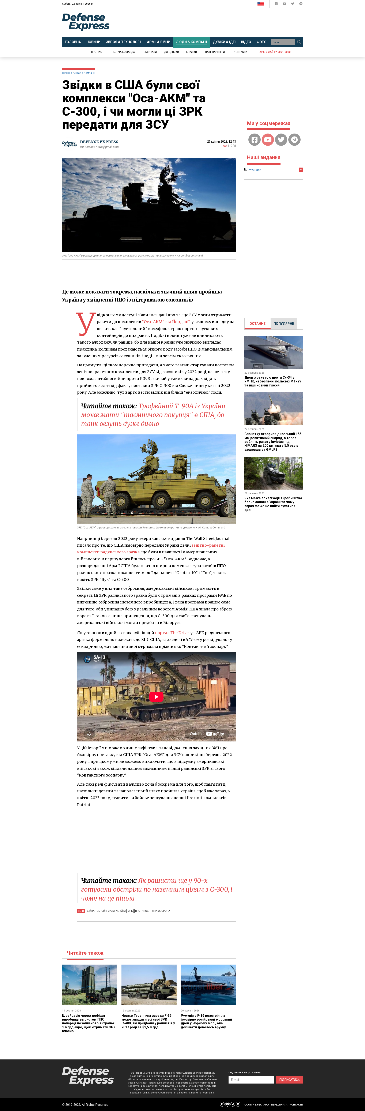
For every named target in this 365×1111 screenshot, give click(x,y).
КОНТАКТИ (296, 1104)
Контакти (240, 51)
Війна (90, 910)
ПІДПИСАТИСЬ (289, 1079)
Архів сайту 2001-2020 (274, 51)
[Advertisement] (217, 22)
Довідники (171, 51)
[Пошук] (299, 42)
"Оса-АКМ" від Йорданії (166, 321)
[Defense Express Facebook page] (276, 5)
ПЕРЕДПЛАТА (279, 1104)
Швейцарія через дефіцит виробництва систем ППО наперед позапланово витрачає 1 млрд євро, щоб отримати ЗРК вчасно (89, 1023)
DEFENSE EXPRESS (99, 141)
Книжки (191, 51)
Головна (67, 72)
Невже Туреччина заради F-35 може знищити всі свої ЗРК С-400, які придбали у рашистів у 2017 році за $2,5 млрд (148, 1021)
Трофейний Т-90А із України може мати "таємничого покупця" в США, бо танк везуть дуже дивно (153, 415)
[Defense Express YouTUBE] (284, 5)
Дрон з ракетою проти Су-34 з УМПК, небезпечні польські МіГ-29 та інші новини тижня (272, 381)
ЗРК (130, 910)
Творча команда (123, 51)
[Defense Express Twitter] (293, 5)
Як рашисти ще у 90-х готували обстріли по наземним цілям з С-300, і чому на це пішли (156, 889)
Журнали (150, 51)
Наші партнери (215, 51)
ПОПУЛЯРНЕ (284, 324)
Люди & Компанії (84, 72)
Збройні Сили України (111, 910)
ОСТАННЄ (257, 324)
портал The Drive (172, 632)
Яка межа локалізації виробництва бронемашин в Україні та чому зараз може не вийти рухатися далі (273, 504)
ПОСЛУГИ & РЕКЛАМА (256, 1104)
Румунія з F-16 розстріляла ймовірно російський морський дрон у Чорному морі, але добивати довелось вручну (206, 1021)
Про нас (96, 51)
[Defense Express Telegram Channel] (301, 5)
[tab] (257, 323)
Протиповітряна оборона (152, 910)
